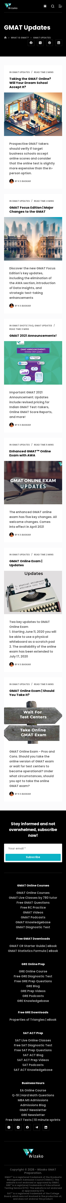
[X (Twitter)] (40, 42)
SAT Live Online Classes (33, 1040)
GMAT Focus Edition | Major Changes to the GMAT (31, 209)
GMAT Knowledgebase (33, 922)
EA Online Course (33, 1090)
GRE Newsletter (33, 1115)
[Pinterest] (49, 42)
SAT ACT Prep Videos (33, 1060)
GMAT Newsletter (33, 1110)
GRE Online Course (33, 971)
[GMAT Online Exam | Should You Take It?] (33, 722)
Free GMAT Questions (33, 902)
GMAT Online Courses (33, 893)
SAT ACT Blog (33, 1055)
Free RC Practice (33, 907)
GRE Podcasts (33, 996)
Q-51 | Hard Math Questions (33, 1095)
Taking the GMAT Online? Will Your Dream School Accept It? (30, 83)
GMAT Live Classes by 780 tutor (33, 898)
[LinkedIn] (58, 42)
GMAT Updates (21, 72)
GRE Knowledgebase (33, 1001)
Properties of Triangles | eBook (33, 1020)
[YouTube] (18, 1127)
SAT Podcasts (33, 1065)
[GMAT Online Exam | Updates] (33, 592)
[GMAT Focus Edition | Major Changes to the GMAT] (33, 239)
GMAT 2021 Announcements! (33, 335)
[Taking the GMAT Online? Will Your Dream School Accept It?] (33, 114)
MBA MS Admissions (33, 1100)
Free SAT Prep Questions (33, 1050)
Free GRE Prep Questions (33, 981)
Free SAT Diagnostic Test (33, 1045)
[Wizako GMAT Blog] (11, 6)
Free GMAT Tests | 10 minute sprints (33, 1120)
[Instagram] (9, 1127)
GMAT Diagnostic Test (33, 927)
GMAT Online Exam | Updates (25, 563)
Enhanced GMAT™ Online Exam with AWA (30, 453)
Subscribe (33, 857)
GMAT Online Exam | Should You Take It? (31, 693)
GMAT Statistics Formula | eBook (33, 951)
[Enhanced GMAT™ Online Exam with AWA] (33, 482)
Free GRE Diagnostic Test (33, 976)
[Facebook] (31, 42)
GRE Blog (33, 986)
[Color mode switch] (45, 6)
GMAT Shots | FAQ (22, 325)
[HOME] (5, 37)
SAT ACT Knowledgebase (33, 1070)
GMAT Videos (33, 912)
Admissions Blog (33, 1105)
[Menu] (60, 6)
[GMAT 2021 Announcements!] (33, 363)
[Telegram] (36, 1127)
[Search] (52, 6)
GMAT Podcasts (33, 917)
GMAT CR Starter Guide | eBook (33, 946)
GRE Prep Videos (33, 991)
